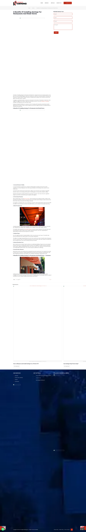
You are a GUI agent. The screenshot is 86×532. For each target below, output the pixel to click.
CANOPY (16, 379)
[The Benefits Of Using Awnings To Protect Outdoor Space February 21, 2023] (83, 528)
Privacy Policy (56, 529)
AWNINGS (16, 375)
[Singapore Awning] (20, 3)
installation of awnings (44, 101)
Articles (33, 8)
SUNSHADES (17, 381)
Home (29, 8)
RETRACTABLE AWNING (19, 377)
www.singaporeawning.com (40, 380)
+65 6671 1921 (68, 2)
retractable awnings (28, 229)
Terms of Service (67, 529)
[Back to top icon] (72, 530)
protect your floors (27, 198)
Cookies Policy (61, 529)
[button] (2, 529)
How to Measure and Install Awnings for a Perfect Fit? (26, 363)
